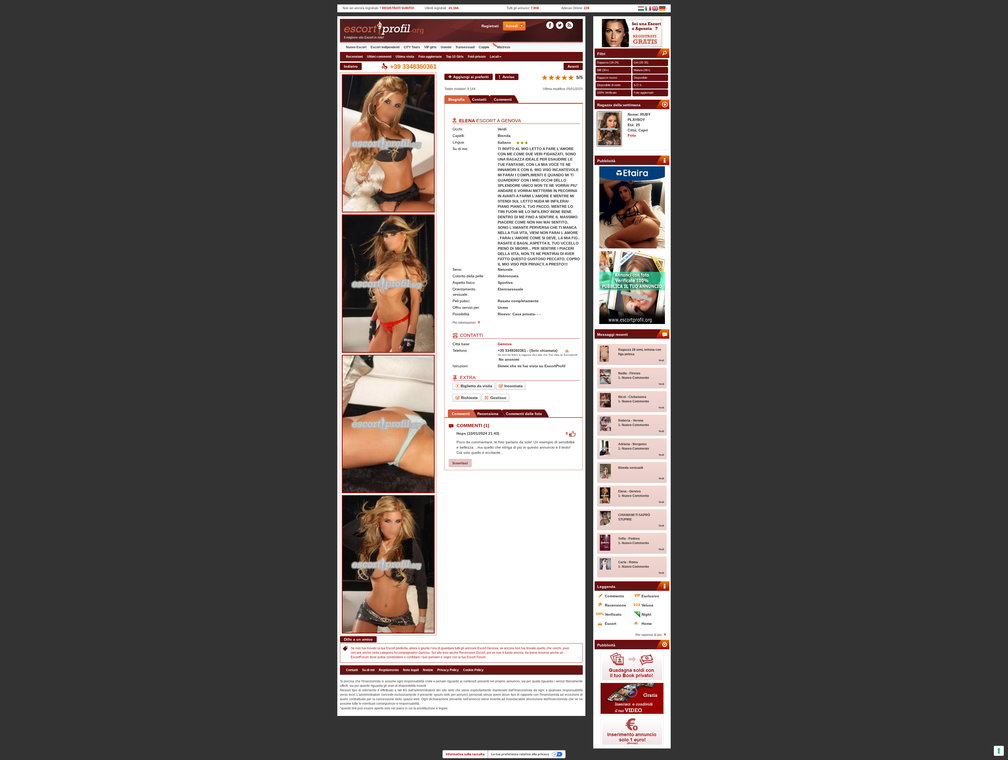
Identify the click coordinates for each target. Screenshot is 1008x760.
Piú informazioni (464, 323)
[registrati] (632, 33)
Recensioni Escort (472, 653)
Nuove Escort (356, 47)
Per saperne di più (649, 635)
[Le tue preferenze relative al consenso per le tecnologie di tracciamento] (999, 751)
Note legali (411, 670)
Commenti (503, 99)
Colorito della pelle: (468, 276)
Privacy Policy (448, 670)
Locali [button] (494, 57)
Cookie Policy (473, 670)
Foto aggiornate (430, 57)
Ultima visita (405, 57)
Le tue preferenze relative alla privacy (520, 754)
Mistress (503, 47)
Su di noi (368, 670)
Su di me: (460, 149)
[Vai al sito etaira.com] (632, 207)
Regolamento (389, 670)
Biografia (456, 99)
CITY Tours (412, 47)
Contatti (479, 99)
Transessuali (465, 47)
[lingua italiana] (648, 8)
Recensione (487, 414)
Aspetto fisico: (464, 282)
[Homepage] (401, 28)
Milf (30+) (603, 70)
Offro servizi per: (466, 307)
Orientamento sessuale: (464, 291)
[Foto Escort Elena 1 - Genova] (388, 143)
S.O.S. (638, 85)
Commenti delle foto (524, 414)
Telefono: (460, 350)
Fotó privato (477, 57)
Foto (632, 135)
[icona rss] (569, 25)
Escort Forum (476, 657)
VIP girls (430, 47)
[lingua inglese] (655, 8)
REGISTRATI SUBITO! (398, 8)
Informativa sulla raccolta (465, 754)
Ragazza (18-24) (608, 62)
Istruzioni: (461, 366)
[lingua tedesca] (662, 8)
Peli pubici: (461, 301)
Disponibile (640, 77)
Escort (390, 648)
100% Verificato (607, 92)
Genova (511, 120)
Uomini (446, 47)
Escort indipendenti (385, 47)
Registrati (490, 26)
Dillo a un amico (358, 639)
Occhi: (458, 129)
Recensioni (354, 57)
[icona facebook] (550, 25)
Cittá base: (461, 344)
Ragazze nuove (607, 77)
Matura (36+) (642, 70)
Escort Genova (487, 648)
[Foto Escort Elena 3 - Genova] (388, 424)
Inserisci (460, 463)
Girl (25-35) (641, 62)
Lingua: (459, 142)
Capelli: (459, 136)
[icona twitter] (560, 25)
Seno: (457, 269)
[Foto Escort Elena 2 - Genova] (388, 283)
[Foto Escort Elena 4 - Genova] (388, 564)
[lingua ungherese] (641, 8)
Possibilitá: (461, 314)
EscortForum (360, 657)
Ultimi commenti (379, 57)
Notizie (428, 670)
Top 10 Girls (455, 57)
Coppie (484, 47)
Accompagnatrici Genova (412, 653)
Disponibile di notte (609, 85)
